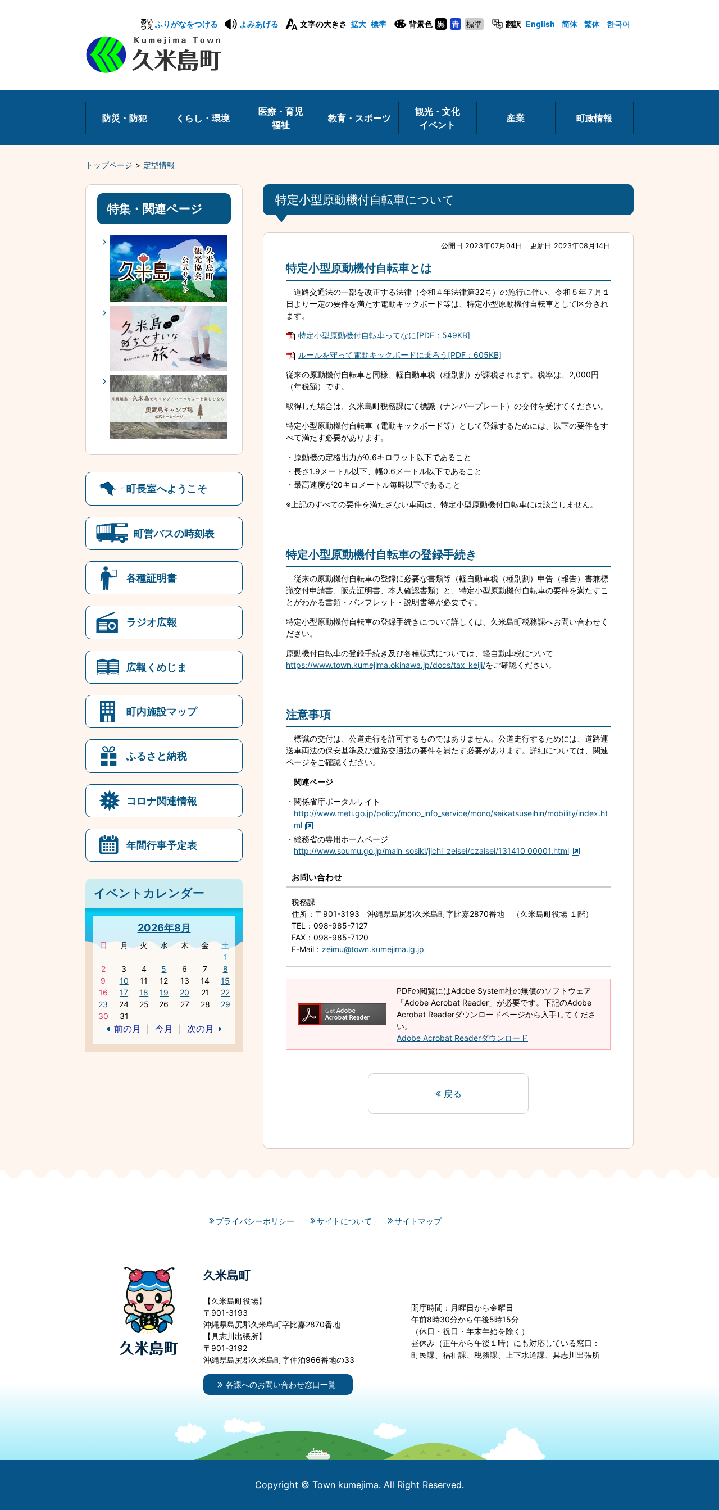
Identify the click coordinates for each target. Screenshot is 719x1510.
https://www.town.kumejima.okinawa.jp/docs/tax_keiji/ (385, 665)
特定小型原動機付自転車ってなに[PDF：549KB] (384, 335)
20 (184, 992)
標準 (378, 24)
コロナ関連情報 (161, 800)
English (540, 24)
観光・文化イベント (437, 118)
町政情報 (594, 118)
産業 (516, 118)
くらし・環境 (203, 118)
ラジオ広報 (151, 622)
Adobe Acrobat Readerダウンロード (462, 1038)
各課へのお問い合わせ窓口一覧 (281, 1384)
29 (225, 1004)
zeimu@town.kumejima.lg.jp (373, 949)
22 (225, 992)
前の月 (127, 1028)
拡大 (358, 24)
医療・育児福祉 (280, 118)
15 (225, 980)
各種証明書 (151, 577)
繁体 (592, 24)
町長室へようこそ (166, 488)
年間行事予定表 (161, 845)
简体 (569, 24)
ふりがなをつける (186, 24)
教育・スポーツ (359, 118)
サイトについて (344, 1221)
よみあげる (259, 24)
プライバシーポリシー (255, 1221)
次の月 (200, 1028)
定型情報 (159, 165)
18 (143, 992)
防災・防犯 (124, 118)
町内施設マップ (161, 711)
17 (124, 992)
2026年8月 (164, 927)
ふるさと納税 (156, 755)
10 (124, 980)
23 (103, 1004)
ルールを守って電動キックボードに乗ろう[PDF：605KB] (400, 355)
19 (164, 992)
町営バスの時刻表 (174, 533)
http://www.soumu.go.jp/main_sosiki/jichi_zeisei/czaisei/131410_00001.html (431, 851)
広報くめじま (156, 667)
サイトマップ (418, 1221)
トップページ (109, 165)
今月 (164, 1028)
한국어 (618, 24)
